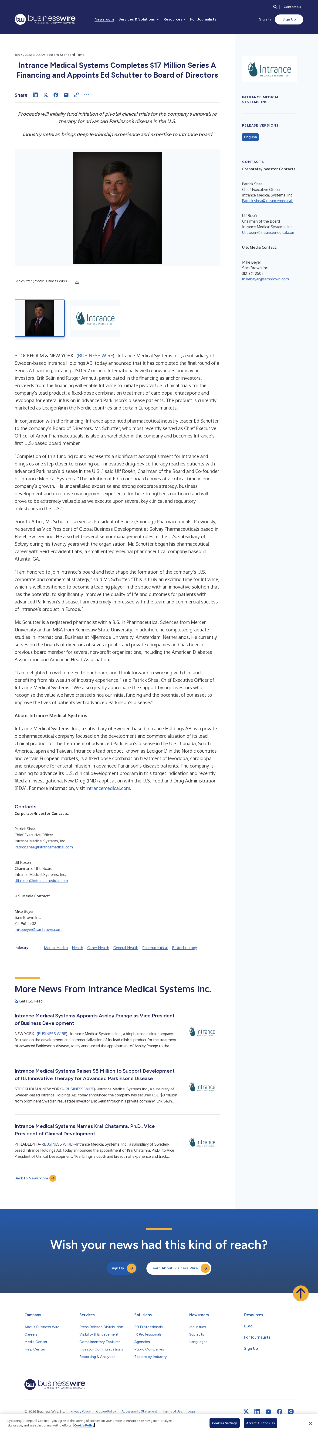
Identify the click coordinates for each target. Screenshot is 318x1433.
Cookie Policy (84, 1425)
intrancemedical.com (108, 788)
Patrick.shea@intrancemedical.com (44, 847)
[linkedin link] (257, 1411)
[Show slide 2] (95, 318)
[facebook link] (279, 1411)
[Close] (310, 1423)
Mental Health (56, 947)
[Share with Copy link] (76, 95)
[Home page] (45, 19)
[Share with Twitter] (45, 95)
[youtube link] (268, 1411)
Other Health (98, 947)
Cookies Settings (224, 1423)
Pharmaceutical (155, 947)
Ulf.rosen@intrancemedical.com (41, 880)
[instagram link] (291, 1411)
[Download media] (77, 282)
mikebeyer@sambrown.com (38, 929)
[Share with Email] (66, 95)
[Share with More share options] (86, 95)
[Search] (275, 7)
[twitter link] (246, 1411)
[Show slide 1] (40, 318)
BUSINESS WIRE (95, 355)
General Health (125, 947)
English (250, 137)
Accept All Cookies (260, 1423)
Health (77, 947)
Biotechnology (184, 947)
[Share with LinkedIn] (35, 95)
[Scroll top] (301, 1293)
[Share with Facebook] (56, 95)
